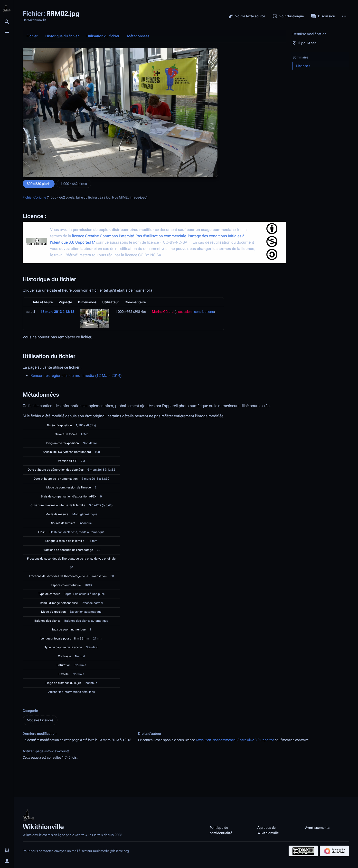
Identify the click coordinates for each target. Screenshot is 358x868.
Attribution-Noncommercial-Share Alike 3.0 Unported (235, 740)
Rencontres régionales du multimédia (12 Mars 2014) (76, 375)
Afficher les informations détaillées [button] (71, 692)
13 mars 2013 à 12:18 (57, 312)
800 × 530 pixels (38, 184)
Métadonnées (138, 36)
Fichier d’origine (34, 197)
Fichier (32, 36)
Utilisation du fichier (102, 36)
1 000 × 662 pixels (74, 184)
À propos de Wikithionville (268, 830)
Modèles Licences (40, 720)
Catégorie (30, 711)
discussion (184, 312)
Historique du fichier (62, 36)
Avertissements (317, 828)
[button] (320, 52)
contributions (204, 312)
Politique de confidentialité (221, 830)
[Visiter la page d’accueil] (7, 8)
